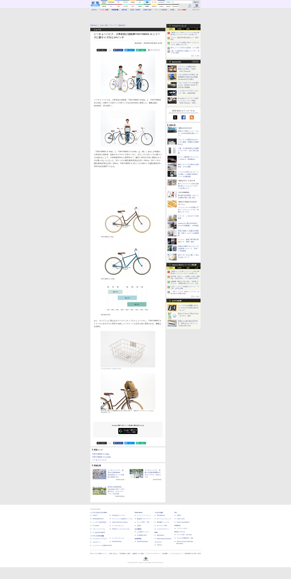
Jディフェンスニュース (164, 519)
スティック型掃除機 (161, 10)
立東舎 (139, 525)
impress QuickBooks (183, 522)
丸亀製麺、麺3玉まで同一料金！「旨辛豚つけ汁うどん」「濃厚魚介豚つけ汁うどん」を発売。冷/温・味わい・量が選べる (185, 283)
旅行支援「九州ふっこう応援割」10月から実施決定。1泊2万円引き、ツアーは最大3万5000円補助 (185, 278)
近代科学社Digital (142, 541)
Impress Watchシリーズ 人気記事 (184, 265)
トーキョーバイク (99, 460)
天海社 (179, 515)
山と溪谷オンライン (143, 532)
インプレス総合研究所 (99, 522)
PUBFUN (177, 525)
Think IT (95, 515)
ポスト (103, 50)
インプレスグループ (176, 553)
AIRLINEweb (161, 515)
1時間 (171, 29)
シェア (120, 50)
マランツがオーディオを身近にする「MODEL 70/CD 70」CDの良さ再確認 (188, 85)
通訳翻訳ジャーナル (163, 522)
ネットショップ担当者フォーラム (122, 519)
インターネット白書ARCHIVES (102, 545)
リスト (110, 50)
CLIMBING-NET (142, 535)
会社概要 (165, 553)
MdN (156, 532)
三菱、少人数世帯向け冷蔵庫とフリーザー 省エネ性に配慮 (188, 150)
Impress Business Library (120, 522)
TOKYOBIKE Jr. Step (100, 454)
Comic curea (181, 519)
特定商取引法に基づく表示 (193, 553)
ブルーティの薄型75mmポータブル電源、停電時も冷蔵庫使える (188, 142)
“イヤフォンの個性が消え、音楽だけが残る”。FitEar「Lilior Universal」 (188, 69)
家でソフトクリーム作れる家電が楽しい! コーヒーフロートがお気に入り (188, 186)
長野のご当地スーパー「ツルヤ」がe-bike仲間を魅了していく (188, 133)
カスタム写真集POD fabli (185, 538)
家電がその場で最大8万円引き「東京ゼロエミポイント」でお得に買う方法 (188, 323)
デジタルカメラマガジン (100, 538)
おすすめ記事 (177, 301)
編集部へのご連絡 (138, 553)
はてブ (131, 50)
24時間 (179, 29)
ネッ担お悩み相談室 (99, 532)
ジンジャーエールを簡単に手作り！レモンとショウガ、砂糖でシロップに (188, 209)
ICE (175, 512)
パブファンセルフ (182, 528)
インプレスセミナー (118, 525)
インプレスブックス (118, 538)
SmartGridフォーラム (118, 515)
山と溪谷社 (138, 529)
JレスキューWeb (162, 525)
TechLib (159, 545)
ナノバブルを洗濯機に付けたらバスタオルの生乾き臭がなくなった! (188, 308)
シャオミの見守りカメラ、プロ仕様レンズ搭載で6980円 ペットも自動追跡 (188, 174)
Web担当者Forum (98, 519)
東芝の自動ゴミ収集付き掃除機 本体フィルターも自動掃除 (188, 233)
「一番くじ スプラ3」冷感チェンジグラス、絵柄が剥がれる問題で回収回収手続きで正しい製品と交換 (185, 293)
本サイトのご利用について (98, 553)
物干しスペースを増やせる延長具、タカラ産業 (185, 48)
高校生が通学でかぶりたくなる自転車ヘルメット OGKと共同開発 (188, 248)
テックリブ (158, 542)
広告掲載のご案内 (124, 553)
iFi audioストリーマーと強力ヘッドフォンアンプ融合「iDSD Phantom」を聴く (188, 100)
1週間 (188, 29)
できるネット (97, 542)
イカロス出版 (159, 512)
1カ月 (196, 29)
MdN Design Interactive (164, 538)
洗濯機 (172, 10)
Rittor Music (139, 512)
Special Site (176, 62)
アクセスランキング (179, 26)
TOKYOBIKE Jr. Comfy (101, 457)
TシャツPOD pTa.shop (184, 534)
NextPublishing (116, 541)
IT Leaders (96, 525)
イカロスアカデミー (163, 529)
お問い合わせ (113, 553)
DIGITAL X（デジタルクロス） (121, 529)
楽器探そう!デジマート (144, 519)
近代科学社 (138, 538)
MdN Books (160, 535)
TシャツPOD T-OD (143, 522)
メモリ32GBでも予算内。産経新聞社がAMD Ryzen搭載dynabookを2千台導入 (188, 77)
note (142, 50)
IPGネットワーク (179, 532)
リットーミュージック (144, 515)
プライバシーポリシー (153, 553)
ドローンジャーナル (99, 529)
